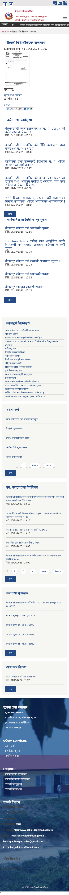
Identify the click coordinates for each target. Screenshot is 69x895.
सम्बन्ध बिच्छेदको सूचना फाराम (17, 438)
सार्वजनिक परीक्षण (13, 789)
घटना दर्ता (10, 745)
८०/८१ (7, 104)
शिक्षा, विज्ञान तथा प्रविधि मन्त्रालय (19, 374)
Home (5, 31)
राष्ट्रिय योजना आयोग (13, 363)
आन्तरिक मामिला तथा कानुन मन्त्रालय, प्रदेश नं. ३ (25, 396)
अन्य (10, 214)
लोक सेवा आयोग (11, 334)
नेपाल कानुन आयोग (12, 356)
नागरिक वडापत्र (13, 755)
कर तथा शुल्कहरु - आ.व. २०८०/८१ (20, 615)
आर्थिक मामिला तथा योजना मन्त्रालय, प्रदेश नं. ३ (24, 392)
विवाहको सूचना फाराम (14, 428)
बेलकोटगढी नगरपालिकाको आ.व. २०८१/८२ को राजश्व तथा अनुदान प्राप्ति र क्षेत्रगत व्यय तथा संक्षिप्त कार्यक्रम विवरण (35, 181)
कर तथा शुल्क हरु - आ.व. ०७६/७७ (20, 644)
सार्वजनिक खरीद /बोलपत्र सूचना (21, 717)
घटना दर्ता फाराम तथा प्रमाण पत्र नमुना (22, 419)
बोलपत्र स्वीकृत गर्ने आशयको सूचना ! (28, 228)
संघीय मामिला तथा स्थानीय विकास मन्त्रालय (22, 330)
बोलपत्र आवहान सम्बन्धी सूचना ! (24, 287)
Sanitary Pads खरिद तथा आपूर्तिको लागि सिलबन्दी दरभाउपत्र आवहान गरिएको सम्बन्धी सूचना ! (35, 244)
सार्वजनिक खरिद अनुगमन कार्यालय (19, 367)
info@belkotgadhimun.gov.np (27, 835)
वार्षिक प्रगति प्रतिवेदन (16, 774)
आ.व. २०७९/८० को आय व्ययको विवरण (22, 676)
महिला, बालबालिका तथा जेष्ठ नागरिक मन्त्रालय (24, 385)
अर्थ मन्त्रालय (10, 348)
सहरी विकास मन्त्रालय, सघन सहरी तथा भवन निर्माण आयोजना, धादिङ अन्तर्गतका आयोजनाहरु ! (35, 199)
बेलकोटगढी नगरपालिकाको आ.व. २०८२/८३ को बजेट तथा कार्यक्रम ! (35, 130)
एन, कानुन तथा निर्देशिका (17, 722)
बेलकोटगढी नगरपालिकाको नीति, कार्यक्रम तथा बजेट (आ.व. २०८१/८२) (35, 146)
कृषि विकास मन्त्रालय (13, 370)
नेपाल (19, 824)
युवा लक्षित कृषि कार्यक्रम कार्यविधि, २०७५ (22, 542)
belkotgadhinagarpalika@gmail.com (23, 841)
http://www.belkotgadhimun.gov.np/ (33, 830)
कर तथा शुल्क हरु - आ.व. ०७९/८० (20, 625)
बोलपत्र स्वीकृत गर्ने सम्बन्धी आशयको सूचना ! (32, 261)
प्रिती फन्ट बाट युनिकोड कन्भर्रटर (18, 359)
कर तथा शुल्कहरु (13, 727)
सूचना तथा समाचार (13, 95)
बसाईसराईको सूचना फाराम (16, 447)
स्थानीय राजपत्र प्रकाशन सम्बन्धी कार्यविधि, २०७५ (26, 529)
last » (49, 465)
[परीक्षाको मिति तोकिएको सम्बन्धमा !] (17, 68)
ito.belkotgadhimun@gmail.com (21, 847)
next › (35, 465)
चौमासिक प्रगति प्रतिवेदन (17, 779)
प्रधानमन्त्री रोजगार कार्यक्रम (17, 389)
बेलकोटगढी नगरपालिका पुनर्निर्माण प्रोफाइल (22, 381)
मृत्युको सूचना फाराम (14, 457)
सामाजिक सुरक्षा (12, 750)
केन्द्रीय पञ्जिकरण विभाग (15, 352)
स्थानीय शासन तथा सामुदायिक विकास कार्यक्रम (23, 337)
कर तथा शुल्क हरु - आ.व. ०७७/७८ (20, 634)
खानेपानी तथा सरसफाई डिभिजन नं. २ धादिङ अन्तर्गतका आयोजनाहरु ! (35, 163)
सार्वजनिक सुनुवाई (13, 784)
